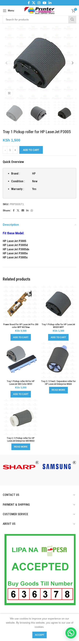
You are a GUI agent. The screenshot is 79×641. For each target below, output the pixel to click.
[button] (20, 337)
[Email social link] (22, 210)
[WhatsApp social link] (32, 210)
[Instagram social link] (39, 3)
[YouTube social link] (44, 3)
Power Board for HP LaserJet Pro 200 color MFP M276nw (20, 326)
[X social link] (33, 3)
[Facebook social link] (29, 3)
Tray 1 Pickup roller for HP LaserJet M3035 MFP (58, 326)
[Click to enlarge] (9, 93)
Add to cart (31, 150)
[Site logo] (39, 10)
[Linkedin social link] (50, 3)
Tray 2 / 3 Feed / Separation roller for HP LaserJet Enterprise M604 (58, 382)
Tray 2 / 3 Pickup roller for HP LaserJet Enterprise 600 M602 (21, 439)
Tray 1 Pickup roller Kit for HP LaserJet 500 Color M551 (21, 382)
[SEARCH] (72, 19)
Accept (39, 635)
